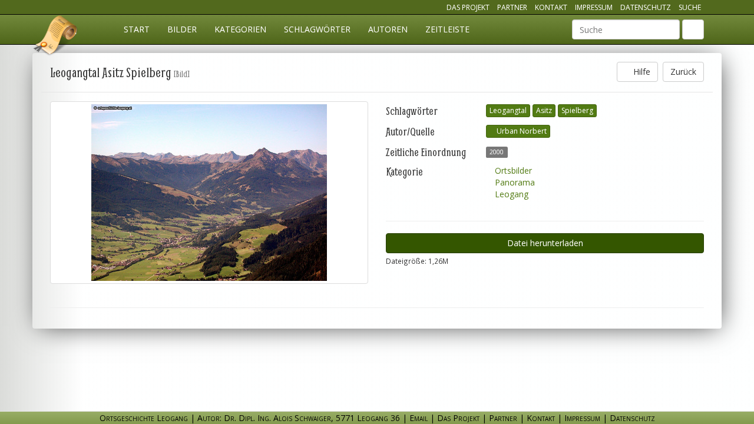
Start (137, 29)
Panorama (513, 182)
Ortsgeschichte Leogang (56, 37)
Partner (512, 7)
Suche (690, 7)
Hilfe (640, 71)
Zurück (683, 71)
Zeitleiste (447, 29)
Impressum (594, 7)
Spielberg (577, 110)
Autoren (388, 29)
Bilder (182, 29)
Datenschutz (645, 7)
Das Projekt (468, 7)
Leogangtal (508, 110)
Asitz (544, 110)
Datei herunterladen (545, 243)
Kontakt (551, 7)
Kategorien (240, 29)
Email (418, 417)
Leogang (510, 194)
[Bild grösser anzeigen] (209, 192)
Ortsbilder (512, 170)
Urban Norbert (521, 131)
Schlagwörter (317, 29)
